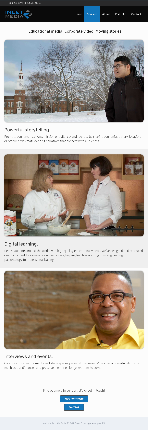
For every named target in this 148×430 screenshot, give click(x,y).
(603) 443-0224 (16, 3)
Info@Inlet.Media (33, 3)
